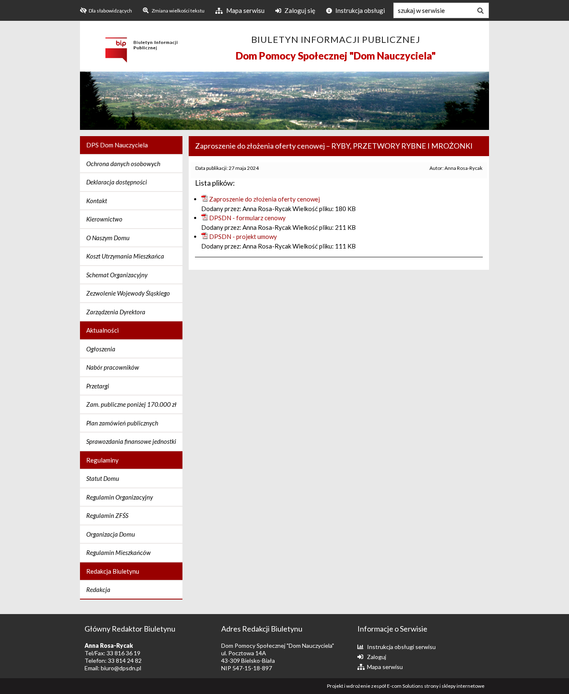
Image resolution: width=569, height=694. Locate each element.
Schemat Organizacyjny (116, 275)
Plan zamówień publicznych (122, 423)
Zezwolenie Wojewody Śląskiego (128, 293)
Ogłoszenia (100, 349)
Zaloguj (376, 656)
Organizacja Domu (110, 534)
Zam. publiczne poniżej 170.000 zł (131, 404)
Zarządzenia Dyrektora (115, 312)
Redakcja (98, 589)
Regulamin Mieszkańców (118, 552)
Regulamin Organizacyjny (119, 497)
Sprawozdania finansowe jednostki (131, 441)
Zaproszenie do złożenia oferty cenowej (264, 199)
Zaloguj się (299, 10)
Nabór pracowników (112, 367)
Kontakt (96, 200)
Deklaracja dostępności (116, 182)
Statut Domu (102, 478)
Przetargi (97, 386)
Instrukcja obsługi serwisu (401, 646)
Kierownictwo (104, 219)
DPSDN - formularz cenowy (247, 217)
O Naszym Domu (108, 237)
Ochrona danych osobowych (123, 163)
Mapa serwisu (245, 10)
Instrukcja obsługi (359, 10)
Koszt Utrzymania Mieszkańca (125, 256)
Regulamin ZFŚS (107, 515)
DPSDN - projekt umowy (243, 236)
